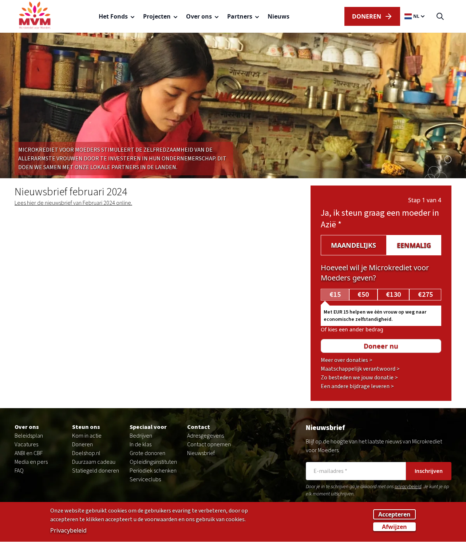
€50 (363, 295)
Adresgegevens (205, 436)
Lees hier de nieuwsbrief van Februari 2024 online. (73, 203)
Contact (198, 427)
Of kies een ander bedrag (352, 329)
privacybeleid (408, 486)
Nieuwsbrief (201, 453)
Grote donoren (147, 453)
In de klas (140, 445)
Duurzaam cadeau (93, 462)
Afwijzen (394, 527)
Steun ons (86, 427)
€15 (335, 295)
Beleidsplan (29, 436)
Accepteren (394, 515)
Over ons (27, 427)
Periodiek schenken (153, 471)
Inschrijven (429, 471)
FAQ (19, 471)
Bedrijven (141, 436)
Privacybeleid (68, 531)
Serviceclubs (145, 479)
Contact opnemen (209, 445)
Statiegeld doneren (95, 471)
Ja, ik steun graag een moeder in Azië (380, 219)
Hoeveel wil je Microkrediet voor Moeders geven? (375, 273)
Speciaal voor (148, 427)
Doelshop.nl (86, 453)
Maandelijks (353, 245)
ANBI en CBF (29, 453)
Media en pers (31, 462)
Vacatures (26, 445)
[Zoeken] (440, 16)
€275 (425, 295)
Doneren (82, 445)
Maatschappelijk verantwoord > (360, 369)
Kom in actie (87, 436)
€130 (393, 295)
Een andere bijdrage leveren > (357, 386)
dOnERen (366, 16)
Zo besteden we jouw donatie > (359, 378)
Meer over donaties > (346, 360)
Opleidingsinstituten (153, 462)
